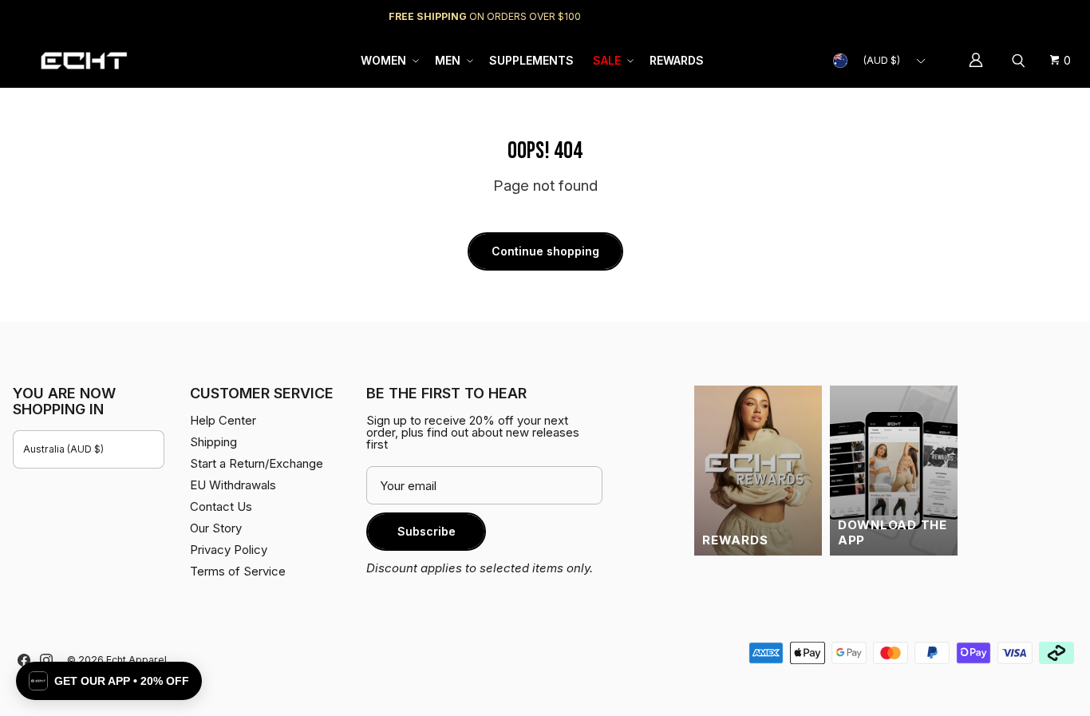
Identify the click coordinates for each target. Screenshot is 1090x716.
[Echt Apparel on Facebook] (24, 660)
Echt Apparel (136, 660)
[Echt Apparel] (84, 60)
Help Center (1024, 16)
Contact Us (221, 506)
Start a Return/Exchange (256, 463)
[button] (388, 60)
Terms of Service (238, 571)
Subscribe (426, 531)
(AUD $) (881, 60)
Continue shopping (545, 251)
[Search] (1020, 60)
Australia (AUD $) (63, 449)
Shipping (943, 16)
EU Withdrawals (233, 484)
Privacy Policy (228, 549)
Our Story (216, 528)
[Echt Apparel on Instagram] (46, 660)
